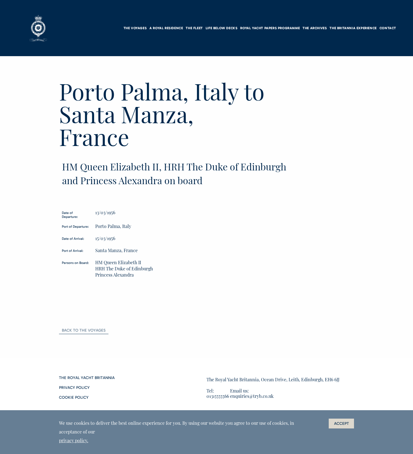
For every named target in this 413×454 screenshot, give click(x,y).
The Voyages (135, 28)
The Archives (315, 28)
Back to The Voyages (84, 330)
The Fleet (194, 28)
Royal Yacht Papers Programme (270, 28)
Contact (388, 28)
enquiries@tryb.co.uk (252, 396)
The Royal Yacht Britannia (87, 378)
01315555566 (217, 396)
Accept (341, 423)
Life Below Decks (222, 28)
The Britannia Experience (353, 28)
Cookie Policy (73, 398)
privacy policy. (73, 440)
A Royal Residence (166, 28)
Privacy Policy (74, 388)
